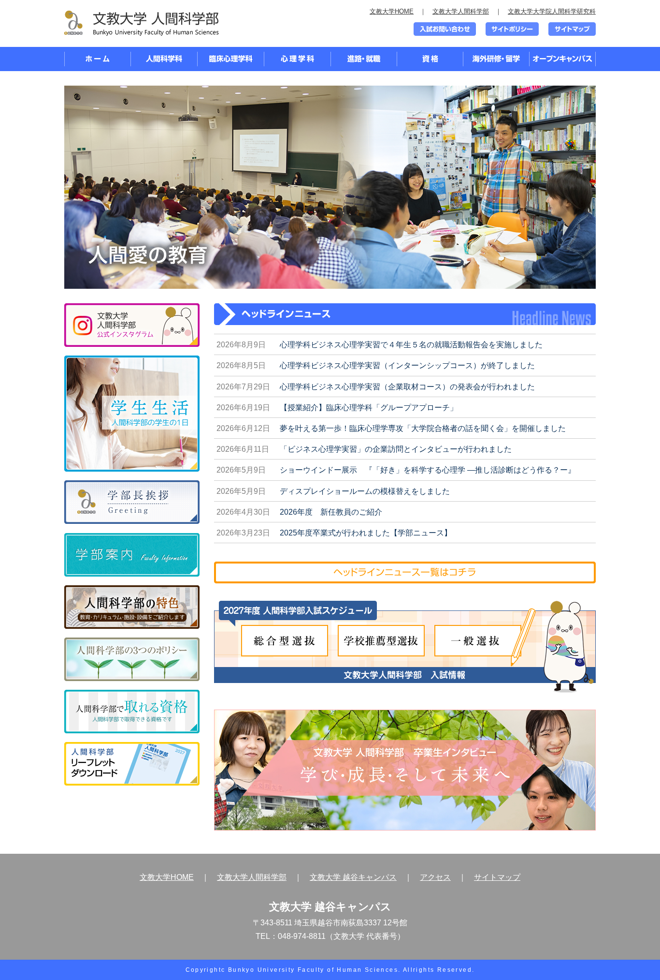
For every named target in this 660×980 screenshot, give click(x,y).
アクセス (435, 877)
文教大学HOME (392, 11)
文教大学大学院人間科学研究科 (552, 11)
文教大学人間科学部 (460, 11)
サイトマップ (497, 877)
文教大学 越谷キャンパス (353, 877)
